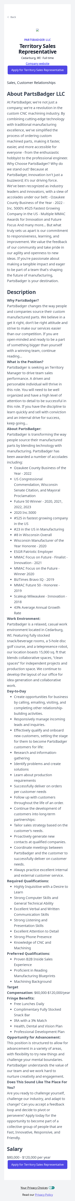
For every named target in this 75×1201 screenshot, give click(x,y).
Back (13, 17)
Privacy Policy (44, 1195)
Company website (37, 63)
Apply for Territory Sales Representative (37, 70)
